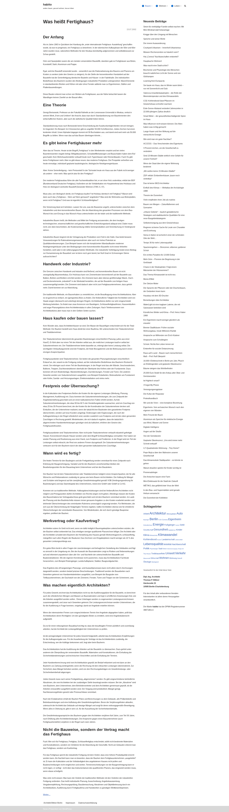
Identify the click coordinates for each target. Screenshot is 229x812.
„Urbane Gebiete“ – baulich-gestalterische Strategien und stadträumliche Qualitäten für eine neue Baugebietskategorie (164, 215)
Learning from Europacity (154, 81)
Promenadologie (150, 472)
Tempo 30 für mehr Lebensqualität (157, 243)
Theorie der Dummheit (152, 195)
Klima (146, 535)
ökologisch (155, 562)
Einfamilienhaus (147, 525)
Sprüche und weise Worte (154, 39)
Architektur (157, 513)
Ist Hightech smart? (151, 381)
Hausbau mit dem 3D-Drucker (156, 296)
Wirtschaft (155, 558)
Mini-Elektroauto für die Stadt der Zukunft (160, 481)
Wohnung (173, 558)
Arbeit (146, 514)
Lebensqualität (153, 544)
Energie (158, 524)
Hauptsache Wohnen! (152, 61)
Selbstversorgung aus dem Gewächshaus (161, 223)
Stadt (160, 549)
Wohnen (164, 557)
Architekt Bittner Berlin (53, 803)
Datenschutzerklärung (87, 803)
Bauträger (146, 519)
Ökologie (147, 562)
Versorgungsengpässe (152, 389)
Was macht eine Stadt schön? (155, 66)
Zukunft (179, 558)
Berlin (154, 519)
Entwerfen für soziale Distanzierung (158, 349)
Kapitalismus (172, 530)
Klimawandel (167, 535)
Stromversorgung (172, 548)
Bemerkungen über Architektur (156, 300)
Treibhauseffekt (158, 553)
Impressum (70, 803)
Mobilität (168, 544)
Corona (165, 520)
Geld (182, 525)
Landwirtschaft (168, 539)
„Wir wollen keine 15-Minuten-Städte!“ (159, 171)
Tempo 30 (181, 548)
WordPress (67, 809)
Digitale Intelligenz (151, 427)
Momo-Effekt (148, 279)
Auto (180, 513)
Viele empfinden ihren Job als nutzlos (159, 200)
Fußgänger (169, 525)
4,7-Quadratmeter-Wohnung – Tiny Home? (161, 448)
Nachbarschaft (179, 544)
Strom (165, 549)
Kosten (159, 539)
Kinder (179, 530)
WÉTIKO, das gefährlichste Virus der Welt (161, 486)
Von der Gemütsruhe (152, 436)
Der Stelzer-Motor (150, 283)
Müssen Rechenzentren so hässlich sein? (161, 52)
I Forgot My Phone (151, 385)
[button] (151, 5)
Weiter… (46, 795)
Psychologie (154, 549)
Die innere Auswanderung (154, 43)
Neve (45, 809)
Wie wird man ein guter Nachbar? (157, 139)
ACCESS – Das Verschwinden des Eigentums (163, 144)
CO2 (160, 520)
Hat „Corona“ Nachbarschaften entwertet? (161, 57)
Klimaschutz (154, 535)
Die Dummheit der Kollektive (155, 498)
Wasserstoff (146, 558)
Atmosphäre (171, 514)
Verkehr (180, 553)
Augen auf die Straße (152, 431)
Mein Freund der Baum (153, 415)
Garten (177, 525)
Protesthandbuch (150, 398)
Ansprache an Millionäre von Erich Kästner (161, 335)
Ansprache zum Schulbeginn (155, 340)
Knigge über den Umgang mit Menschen (160, 34)
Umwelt (170, 553)
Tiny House (147, 554)
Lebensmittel (178, 539)
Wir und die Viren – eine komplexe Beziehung (162, 403)
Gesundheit (161, 529)
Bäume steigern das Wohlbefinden (158, 368)
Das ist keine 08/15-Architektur (156, 183)
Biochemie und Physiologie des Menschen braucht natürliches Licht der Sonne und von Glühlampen (162, 73)
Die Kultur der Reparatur (153, 394)
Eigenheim (174, 519)
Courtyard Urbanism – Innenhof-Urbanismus (162, 48)
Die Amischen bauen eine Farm (156, 477)
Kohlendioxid (150, 539)
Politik (146, 548)
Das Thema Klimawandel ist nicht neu (159, 275)
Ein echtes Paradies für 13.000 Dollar (159, 255)
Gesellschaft (148, 530)
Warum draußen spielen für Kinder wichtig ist (162, 468)
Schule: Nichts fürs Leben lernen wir (158, 344)
